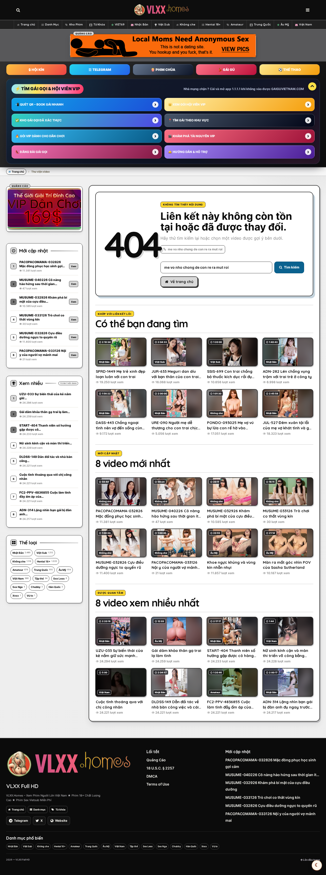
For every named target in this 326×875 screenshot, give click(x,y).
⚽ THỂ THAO (289, 70)
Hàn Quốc (56, 586)
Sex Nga (18, 586)
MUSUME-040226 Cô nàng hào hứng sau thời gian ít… (272, 775)
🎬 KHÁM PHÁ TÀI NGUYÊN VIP (191, 136)
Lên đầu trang (311, 859)
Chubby (37, 586)
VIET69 (120, 24)
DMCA (151, 776)
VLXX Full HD (22, 786)
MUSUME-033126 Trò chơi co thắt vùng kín (262, 797)
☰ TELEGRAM (100, 70)
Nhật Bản (141, 24)
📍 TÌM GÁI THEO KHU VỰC (188, 120)
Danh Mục (52, 24)
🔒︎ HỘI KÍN (36, 70)
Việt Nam (305, 24)
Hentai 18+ (213, 24)
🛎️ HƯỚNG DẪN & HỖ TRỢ (188, 152)
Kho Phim (76, 24)
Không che (187, 24)
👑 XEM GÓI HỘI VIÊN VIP (187, 104)
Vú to (31, 595)
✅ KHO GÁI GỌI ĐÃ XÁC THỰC (38, 120)
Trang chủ (28, 24)
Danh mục (39, 809)
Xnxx (16, 595)
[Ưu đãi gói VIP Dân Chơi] (44, 208)
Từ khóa (60, 809)
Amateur (237, 24)
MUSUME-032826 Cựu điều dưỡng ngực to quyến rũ (271, 805)
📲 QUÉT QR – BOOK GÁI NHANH (39, 104)
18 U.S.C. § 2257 (160, 768)
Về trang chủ (181, 281)
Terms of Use (157, 784)
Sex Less (60, 578)
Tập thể (41, 578)
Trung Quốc (262, 24)
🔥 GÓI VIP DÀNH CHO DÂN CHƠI (39, 136)
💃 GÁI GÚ (226, 70)
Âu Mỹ (285, 24)
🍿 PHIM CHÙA (163, 70)
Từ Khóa (99, 24)
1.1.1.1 (236, 89)
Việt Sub (164, 24)
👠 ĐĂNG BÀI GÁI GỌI (31, 152)
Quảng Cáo (156, 760)
